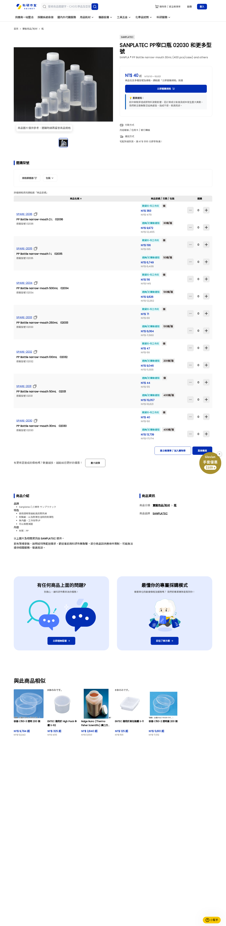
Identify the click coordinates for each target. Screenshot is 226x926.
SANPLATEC (160, 513)
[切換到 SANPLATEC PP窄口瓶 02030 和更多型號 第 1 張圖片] (63, 142)
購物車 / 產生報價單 (170, 6)
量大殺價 (95, 463)
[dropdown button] (35, 214)
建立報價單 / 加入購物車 (173, 450)
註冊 (189, 6)
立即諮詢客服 (60, 640)
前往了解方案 (163, 640)
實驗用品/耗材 (29, 28)
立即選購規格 (164, 88)
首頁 (16, 28)
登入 (202, 6)
